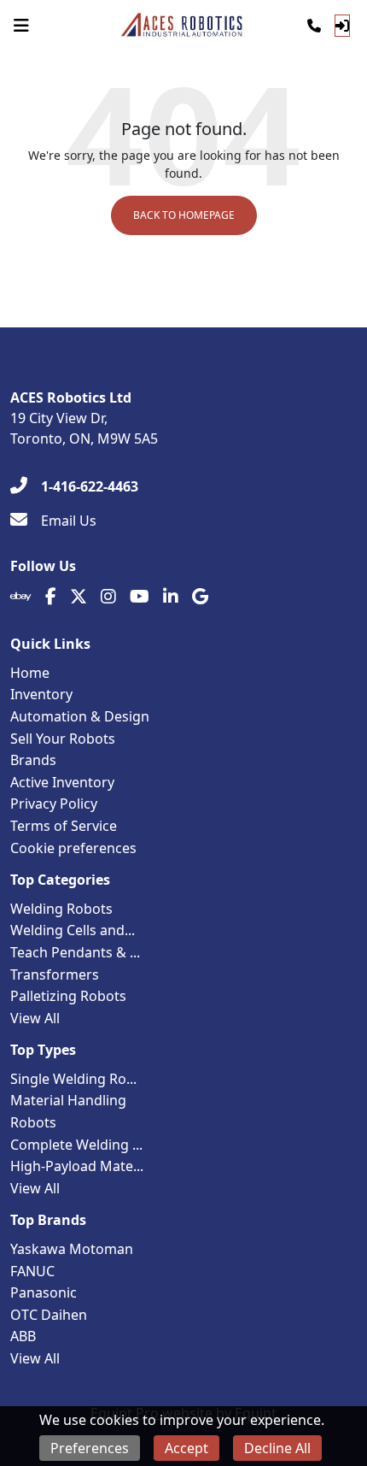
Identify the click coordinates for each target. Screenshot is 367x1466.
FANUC (32, 1271)
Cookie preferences (73, 848)
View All (35, 1018)
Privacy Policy (53, 803)
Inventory (41, 694)
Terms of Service (63, 825)
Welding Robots (61, 908)
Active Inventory (62, 782)
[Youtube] (139, 596)
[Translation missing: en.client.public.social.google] (200, 596)
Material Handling (68, 1100)
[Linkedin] (170, 596)
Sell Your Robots (62, 738)
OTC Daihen (48, 1314)
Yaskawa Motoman (71, 1248)
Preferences (89, 1448)
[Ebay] (21, 596)
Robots (33, 1122)
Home (30, 672)
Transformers (54, 974)
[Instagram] (108, 596)
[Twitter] (78, 596)
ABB (23, 1336)
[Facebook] (50, 596)
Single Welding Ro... (73, 1078)
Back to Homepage (184, 215)
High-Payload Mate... (76, 1166)
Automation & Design (79, 716)
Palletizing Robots (68, 995)
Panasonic (43, 1292)
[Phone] (314, 25)
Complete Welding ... (76, 1144)
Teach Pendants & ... (75, 952)
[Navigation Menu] (21, 26)
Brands (33, 760)
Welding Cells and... (72, 930)
